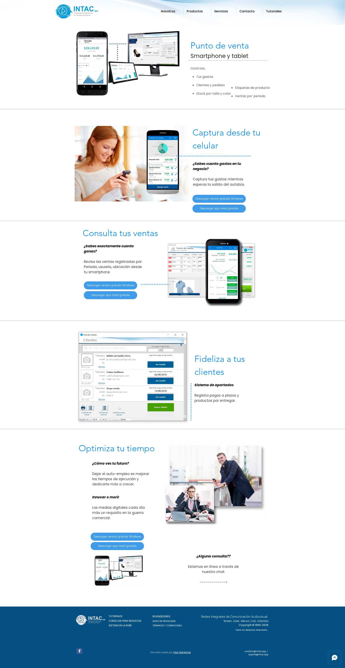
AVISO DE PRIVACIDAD (164, 621)
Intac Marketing (182, 652)
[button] (197, 11)
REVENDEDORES (161, 616)
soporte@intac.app (258, 654)
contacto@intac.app (255, 651)
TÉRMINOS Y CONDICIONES (167, 625)
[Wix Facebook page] (79, 651)
